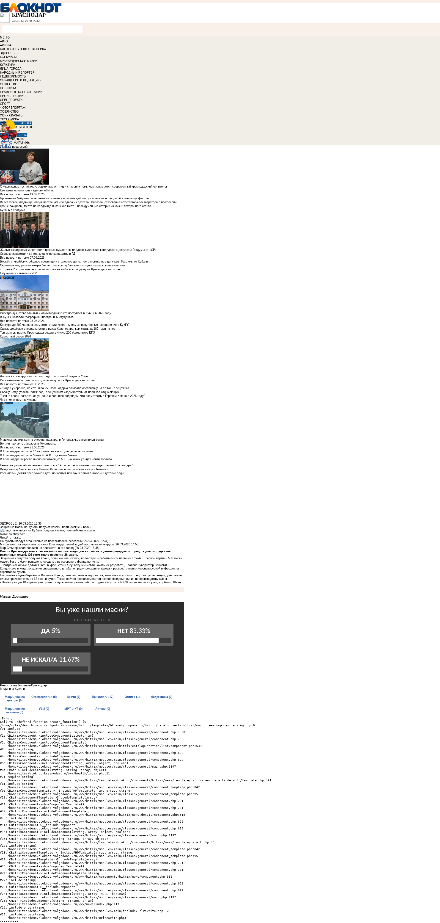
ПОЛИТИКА (8, 88)
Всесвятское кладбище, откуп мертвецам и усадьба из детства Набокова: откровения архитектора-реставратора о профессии (88, 202)
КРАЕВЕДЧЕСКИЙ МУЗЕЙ (18, 61)
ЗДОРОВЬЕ (8, 53)
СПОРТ (5, 103)
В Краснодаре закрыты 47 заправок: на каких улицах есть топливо (46, 451)
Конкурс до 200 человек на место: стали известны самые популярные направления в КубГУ (64, 324)
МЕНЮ (5, 37)
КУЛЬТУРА (7, 64)
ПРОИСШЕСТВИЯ (12, 96)
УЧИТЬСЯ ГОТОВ (23, 127)
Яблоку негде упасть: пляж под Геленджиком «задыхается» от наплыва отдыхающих (59, 392)
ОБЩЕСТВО (8, 84)
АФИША (5, 45)
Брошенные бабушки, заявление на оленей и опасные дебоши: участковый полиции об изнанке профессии (74, 198)
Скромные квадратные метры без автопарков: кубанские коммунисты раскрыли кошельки (62, 265)
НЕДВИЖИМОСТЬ (13, 76)
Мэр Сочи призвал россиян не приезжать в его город (37, 548)
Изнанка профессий (14, 146)
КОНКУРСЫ (8, 57)
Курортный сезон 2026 (15, 336)
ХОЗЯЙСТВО (9, 111)
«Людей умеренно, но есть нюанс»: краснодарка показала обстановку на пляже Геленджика (64, 388)
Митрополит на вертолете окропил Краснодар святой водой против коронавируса (57, 544)
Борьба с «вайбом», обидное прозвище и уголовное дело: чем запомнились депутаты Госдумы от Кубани (74, 261)
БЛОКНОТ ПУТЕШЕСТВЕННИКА (23, 49)
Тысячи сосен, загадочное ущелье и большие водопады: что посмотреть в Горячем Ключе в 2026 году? (72, 396)
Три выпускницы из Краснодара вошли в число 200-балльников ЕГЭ (47, 332)
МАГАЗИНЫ (22, 142)
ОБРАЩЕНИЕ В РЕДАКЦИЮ (20, 80)
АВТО (4, 41)
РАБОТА (25, 123)
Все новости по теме (14, 194)
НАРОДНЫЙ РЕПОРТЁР (17, 72)
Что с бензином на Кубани (18, 399)
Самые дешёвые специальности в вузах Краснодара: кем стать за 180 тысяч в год (58, 328)
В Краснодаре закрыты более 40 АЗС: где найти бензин (38, 455)
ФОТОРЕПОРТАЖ (12, 107)
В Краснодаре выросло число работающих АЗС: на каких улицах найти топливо (56, 459)
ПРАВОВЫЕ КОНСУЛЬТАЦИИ (21, 92)
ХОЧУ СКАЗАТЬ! (12, 115)
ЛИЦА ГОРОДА (11, 68)
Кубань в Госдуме (12, 210)
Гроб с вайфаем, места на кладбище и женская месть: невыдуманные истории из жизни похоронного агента (75, 206)
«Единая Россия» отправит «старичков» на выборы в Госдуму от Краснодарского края (60, 269)
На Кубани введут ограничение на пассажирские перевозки (41, 541)
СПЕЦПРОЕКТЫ (11, 100)
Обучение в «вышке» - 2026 (19, 273)
